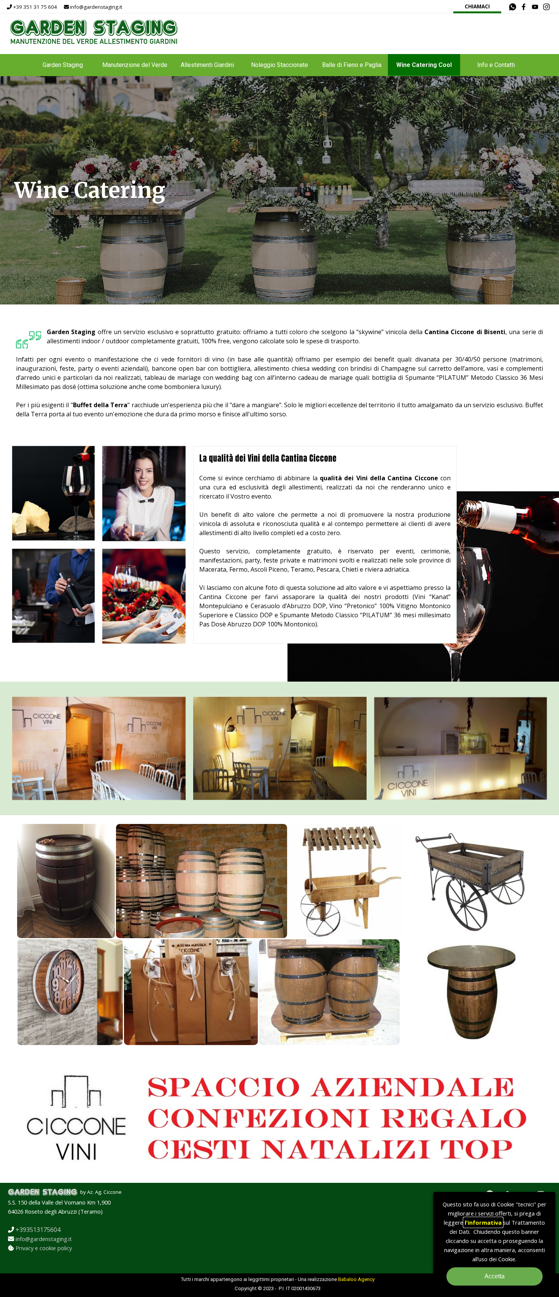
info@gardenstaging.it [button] (44, 1239)
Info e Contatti (496, 65)
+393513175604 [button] (38, 1229)
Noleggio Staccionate (279, 65)
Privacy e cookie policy (44, 1248)
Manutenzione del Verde (134, 65)
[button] (512, 7)
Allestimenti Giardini (207, 65)
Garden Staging (63, 65)
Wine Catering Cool (424, 65)
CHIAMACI (477, 6)
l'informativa (483, 1222)
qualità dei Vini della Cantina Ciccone (379, 478)
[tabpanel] (80, 6)
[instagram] (546, 6)
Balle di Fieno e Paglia (351, 65)
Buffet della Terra (100, 405)
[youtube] (535, 6)
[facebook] (524, 6)
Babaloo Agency (356, 1279)
